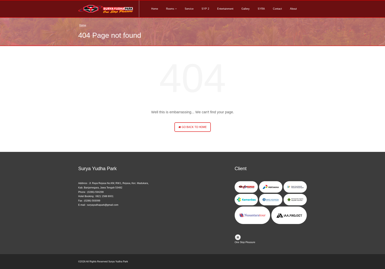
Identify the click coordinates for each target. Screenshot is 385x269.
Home (154, 8)
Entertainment (225, 8)
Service (189, 8)
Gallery (245, 8)
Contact (277, 8)
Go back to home (194, 127)
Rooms (170, 8)
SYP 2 (205, 8)
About (293, 8)
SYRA (261, 8)
